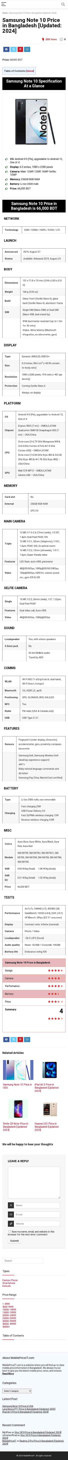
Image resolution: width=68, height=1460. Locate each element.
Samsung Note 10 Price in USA (17, 1406)
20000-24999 (9, 1315)
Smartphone (8, 1283)
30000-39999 (9, 1321)
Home (4, 13)
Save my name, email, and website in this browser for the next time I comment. (31, 1233)
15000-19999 (9, 1312)
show (30, 71)
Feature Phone (10, 1280)
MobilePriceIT (9, 1441)
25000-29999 (9, 1318)
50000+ (6, 1326)
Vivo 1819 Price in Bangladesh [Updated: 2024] (38, 1432)
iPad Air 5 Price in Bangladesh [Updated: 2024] (47, 1087)
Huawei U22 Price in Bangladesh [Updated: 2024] (47, 1126)
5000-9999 (7, 1306)
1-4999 (6, 1303)
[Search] (63, 4)
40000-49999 (9, 1323)
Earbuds (6, 1286)
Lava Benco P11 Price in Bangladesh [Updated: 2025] (28, 1409)
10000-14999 (9, 1309)
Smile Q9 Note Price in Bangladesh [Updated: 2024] (15, 1126)
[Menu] (4, 4)
